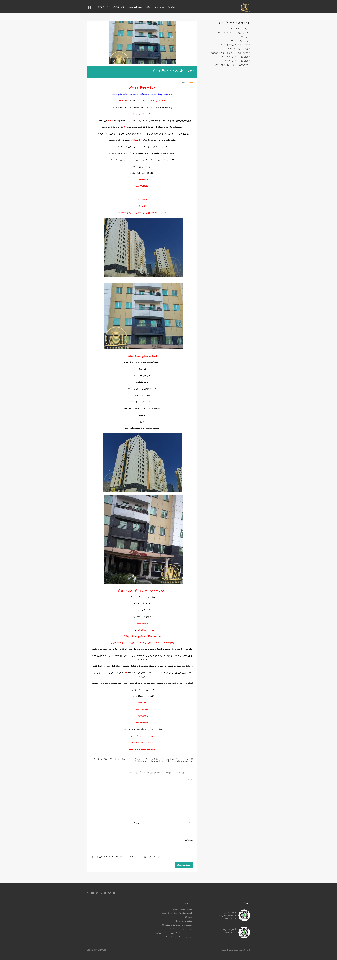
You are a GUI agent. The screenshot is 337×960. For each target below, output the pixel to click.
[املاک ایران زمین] (245, 10)
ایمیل (137, 823)
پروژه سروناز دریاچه (100, 759)
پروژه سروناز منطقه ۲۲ (183, 761)
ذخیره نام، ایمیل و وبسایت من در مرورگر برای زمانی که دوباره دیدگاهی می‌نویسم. (128, 857)
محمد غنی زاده (228, 912)
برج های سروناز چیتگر (149, 759)
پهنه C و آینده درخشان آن (142, 742)
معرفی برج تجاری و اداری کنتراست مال (231, 64)
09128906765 (118, 7)
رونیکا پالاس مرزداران (239, 40)
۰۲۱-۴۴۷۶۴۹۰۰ (142, 206)
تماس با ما (159, 7)
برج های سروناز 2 (167, 759)
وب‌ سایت (189, 840)
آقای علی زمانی (228, 929)
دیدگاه (189, 779)
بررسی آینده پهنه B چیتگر (142, 736)
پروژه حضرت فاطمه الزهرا (237, 48)
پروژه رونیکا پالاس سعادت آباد (234, 56)
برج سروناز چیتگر (182, 759)
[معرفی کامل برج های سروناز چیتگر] (142, 42)
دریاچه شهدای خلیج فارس (122, 642)
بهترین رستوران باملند (238, 29)
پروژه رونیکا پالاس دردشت (236, 60)
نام (191, 823)
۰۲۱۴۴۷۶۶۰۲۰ (103, 7)
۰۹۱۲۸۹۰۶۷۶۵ (142, 179)
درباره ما (171, 7)
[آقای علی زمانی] (244, 937)
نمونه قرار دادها (135, 7)
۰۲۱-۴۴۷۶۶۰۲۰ (142, 186)
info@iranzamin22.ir (227, 916)
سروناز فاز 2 (137, 761)
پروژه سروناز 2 (133, 759)
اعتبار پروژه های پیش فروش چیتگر (232, 33)
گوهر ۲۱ (244, 37)
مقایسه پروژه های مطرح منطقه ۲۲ (233, 44)
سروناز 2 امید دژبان (164, 761)
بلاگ (148, 7)
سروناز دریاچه (149, 761)
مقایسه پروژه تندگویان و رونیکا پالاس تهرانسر (228, 52)
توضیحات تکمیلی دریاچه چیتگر (142, 749)
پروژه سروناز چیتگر (117, 759)
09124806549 (230, 933)
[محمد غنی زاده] (244, 920)
